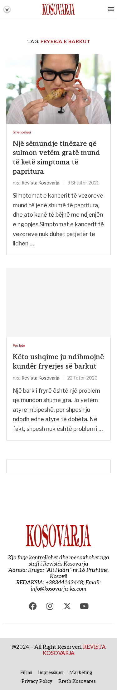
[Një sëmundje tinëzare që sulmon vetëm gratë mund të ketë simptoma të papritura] (58, 89)
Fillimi (26, 672)
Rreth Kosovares (77, 681)
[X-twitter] (67, 606)
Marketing (80, 672)
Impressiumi (50, 672)
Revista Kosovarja (40, 182)
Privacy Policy (37, 681)
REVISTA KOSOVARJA (74, 650)
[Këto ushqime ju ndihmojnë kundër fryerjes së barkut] (58, 302)
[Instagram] (50, 606)
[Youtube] (84, 606)
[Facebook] (33, 606)
